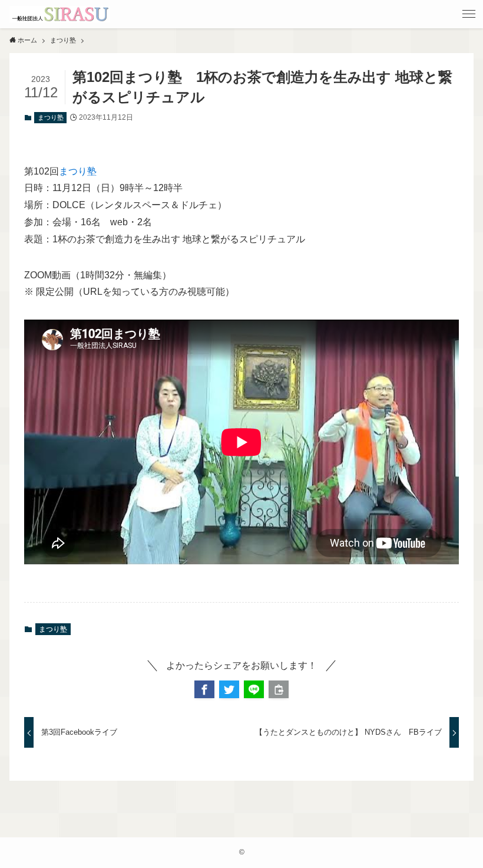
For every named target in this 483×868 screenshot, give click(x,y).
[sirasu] (59, 14)
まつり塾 (51, 117)
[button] (204, 689)
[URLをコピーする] (279, 689)
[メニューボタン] (469, 14)
